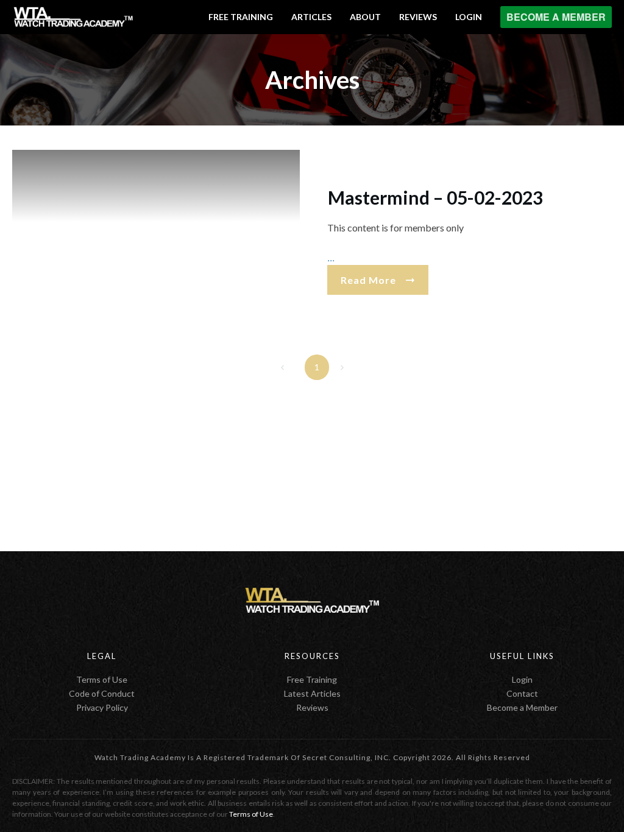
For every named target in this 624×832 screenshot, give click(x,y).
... (331, 257)
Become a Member (522, 707)
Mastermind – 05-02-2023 (435, 197)
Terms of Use (101, 679)
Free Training (312, 679)
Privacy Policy (102, 707)
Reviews (312, 707)
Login (522, 679)
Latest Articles (312, 693)
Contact (522, 693)
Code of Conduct (102, 693)
